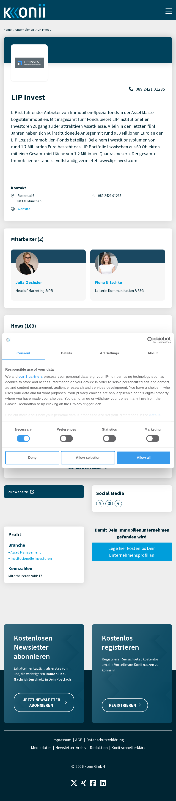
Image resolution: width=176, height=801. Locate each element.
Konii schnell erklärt (128, 748)
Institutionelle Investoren (31, 558)
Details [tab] (66, 353)
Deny (32, 457)
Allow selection (88, 457)
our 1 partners (31, 376)
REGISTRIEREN (122, 705)
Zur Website (18, 491)
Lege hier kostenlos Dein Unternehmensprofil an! (132, 551)
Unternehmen (24, 29)
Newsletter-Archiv (70, 748)
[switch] (66, 438)
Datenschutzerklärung (105, 740)
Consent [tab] (23, 353)
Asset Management (26, 552)
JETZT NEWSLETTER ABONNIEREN (41, 702)
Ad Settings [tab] (109, 353)
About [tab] (153, 353)
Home (8, 29)
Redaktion (99, 748)
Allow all (144, 457)
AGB (78, 740)
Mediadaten (41, 748)
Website (23, 208)
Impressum (62, 740)
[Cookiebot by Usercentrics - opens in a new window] (151, 340)
